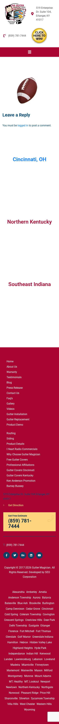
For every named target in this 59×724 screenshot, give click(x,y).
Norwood (14, 692)
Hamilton (12, 642)
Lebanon (37, 659)
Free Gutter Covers (17, 459)
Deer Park (49, 620)
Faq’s (10, 398)
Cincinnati (47, 608)
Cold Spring (11, 614)
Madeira (15, 664)
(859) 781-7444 (13, 545)
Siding (10, 438)
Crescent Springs (14, 620)
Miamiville (28, 664)
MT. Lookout (31, 681)
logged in (23, 125)
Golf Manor (24, 636)
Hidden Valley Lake (41, 642)
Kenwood (45, 653)
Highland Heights (23, 648)
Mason (38, 670)
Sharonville (11, 698)
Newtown (11, 687)
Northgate (47, 687)
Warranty (12, 372)
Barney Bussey (15, 486)
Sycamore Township (43, 698)
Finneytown (42, 664)
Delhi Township (18, 625)
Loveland (49, 659)
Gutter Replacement (18, 419)
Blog (9, 382)
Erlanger (45, 625)
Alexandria (18, 592)
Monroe (28, 676)
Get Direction (15, 505)
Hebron (24, 642)
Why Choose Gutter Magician (23, 454)
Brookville (35, 603)
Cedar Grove (33, 608)
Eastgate (34, 625)
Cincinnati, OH (29, 159)
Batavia (46, 597)
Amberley (31, 592)
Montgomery (15, 676)
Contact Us (13, 393)
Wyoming (29, 709)
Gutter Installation (17, 414)
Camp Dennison (15, 608)
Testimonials (14, 377)
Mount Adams (43, 676)
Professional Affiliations (20, 464)
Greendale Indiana (42, 636)
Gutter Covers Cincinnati (20, 470)
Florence (13, 631)
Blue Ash (23, 603)
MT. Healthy (16, 681)
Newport (45, 681)
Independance (17, 653)
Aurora (36, 597)
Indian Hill (32, 653)
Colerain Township (30, 614)
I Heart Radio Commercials (22, 449)
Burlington (48, 603)
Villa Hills (12, 704)
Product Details (15, 443)
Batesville (10, 603)
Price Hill (45, 692)
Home (10, 361)
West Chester (27, 704)
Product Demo (15, 424)
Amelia (43, 592)
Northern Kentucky (29, 687)
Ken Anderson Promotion (21, 480)
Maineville (27, 670)
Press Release (15, 387)
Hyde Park (40, 648)
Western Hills (44, 704)
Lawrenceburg (22, 659)
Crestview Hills (33, 620)
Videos (10, 408)
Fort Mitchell (27, 631)
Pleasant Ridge (29, 692)
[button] (29, 52)
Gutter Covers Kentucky (20, 475)
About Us (12, 366)
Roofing (11, 433)
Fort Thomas (43, 631)
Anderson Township (19, 597)
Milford (48, 670)
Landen (8, 659)
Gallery (11, 403)
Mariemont (13, 670)
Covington (49, 614)
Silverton (24, 698)
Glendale (11, 636)
